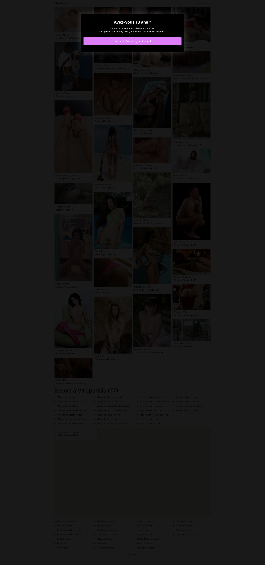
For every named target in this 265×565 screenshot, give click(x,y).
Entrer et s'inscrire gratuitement (132, 41)
